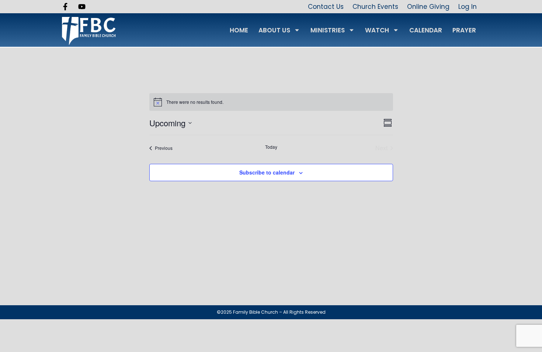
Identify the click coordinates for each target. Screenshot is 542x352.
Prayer (464, 30)
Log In (467, 6)
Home (239, 30)
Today (271, 147)
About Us (274, 30)
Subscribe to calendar (267, 172)
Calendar (425, 30)
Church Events (375, 6)
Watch (377, 30)
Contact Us (326, 6)
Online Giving (428, 6)
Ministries (327, 30)
